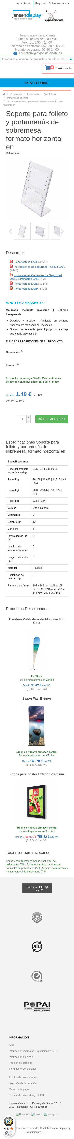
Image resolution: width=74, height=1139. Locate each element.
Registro (40, 3)
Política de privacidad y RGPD (26, 1095)
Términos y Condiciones (23, 1068)
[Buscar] (71, 59)
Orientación (13, 352)
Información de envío (21, 1056)
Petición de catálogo (20, 1062)
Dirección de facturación (23, 1083)
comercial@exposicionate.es (40, 53)
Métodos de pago (19, 1089)
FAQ (11, 1045)
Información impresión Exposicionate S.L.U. (34, 1051)
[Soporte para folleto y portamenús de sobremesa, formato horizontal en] (22, 231)
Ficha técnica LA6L (25, 261)
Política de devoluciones (23, 1077)
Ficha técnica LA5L (25, 283)
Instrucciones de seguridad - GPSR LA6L (39, 266)
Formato (11, 365)
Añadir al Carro (51, 419)
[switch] (8, 1133)
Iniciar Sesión (23, 3)
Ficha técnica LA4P (26, 288)
